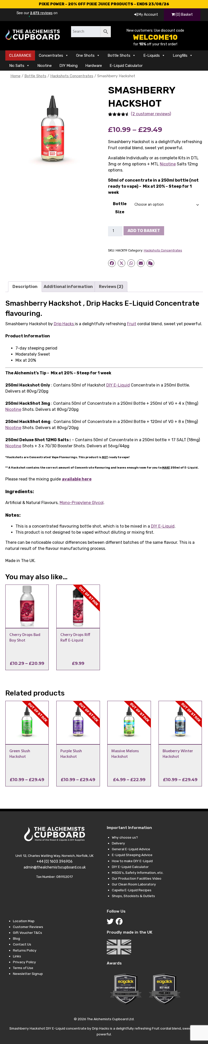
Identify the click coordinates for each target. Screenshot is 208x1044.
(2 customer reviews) (151, 113)
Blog (16, 938)
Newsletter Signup (28, 974)
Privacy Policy (24, 962)
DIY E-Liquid (118, 385)
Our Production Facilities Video (136, 878)
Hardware (93, 65)
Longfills (180, 55)
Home (15, 76)
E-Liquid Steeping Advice (132, 855)
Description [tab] (25, 286)
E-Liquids (151, 55)
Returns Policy (25, 950)
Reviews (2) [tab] (111, 286)
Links (17, 956)
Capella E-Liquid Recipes (131, 890)
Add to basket (144, 230)
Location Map (23, 921)
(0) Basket (184, 14)
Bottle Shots (119, 55)
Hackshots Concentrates (71, 76)
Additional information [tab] (68, 286)
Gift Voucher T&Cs (27, 933)
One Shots (85, 55)
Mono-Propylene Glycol (81, 502)
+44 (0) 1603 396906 (55, 861)
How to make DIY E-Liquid (132, 861)
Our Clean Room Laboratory (134, 884)
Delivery (118, 843)
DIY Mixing (68, 65)
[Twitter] (111, 923)
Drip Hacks (64, 323)
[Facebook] (120, 923)
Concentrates (51, 55)
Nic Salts (16, 65)
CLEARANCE (20, 55)
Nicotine (44, 65)
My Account (148, 14)
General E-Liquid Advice (131, 849)
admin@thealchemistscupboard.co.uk (55, 867)
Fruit (131, 323)
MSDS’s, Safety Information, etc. (138, 873)
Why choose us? (125, 837)
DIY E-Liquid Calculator (130, 867)
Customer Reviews (28, 927)
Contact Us (22, 944)
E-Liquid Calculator (126, 65)
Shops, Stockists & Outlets (133, 896)
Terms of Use (23, 968)
